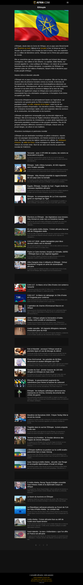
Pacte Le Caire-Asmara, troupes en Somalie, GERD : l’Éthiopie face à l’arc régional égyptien (47, 253)
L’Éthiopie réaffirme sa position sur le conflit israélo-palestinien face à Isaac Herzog (47, 451)
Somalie (43, 48)
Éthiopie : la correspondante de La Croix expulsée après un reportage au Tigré (46, 197)
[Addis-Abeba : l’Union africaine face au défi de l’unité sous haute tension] (20, 522)
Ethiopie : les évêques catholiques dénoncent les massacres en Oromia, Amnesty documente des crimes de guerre (46, 393)
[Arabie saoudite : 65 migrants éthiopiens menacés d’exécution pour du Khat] (20, 331)
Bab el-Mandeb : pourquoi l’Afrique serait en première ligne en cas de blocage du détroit (44, 350)
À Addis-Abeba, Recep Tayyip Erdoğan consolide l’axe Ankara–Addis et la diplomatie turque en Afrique (46, 484)
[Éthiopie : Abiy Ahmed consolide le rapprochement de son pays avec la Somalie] (20, 178)
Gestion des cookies (47, 581)
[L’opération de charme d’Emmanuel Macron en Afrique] (20, 309)
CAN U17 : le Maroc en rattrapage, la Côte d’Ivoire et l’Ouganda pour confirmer (47, 296)
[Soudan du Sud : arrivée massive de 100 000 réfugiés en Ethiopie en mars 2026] (20, 373)
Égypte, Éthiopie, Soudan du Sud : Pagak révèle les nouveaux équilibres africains (47, 187)
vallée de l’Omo (29, 142)
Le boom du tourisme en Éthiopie (40, 497)
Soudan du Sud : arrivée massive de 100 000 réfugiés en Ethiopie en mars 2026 (44, 371)
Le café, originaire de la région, (39, 104)
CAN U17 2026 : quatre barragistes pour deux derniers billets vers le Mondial (45, 242)
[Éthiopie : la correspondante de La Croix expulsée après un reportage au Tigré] (20, 199)
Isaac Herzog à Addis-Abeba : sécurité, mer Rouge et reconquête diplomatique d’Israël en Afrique (47, 463)
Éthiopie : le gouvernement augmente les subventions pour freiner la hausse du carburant (45, 381)
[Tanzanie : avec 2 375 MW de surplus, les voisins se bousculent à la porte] (20, 156)
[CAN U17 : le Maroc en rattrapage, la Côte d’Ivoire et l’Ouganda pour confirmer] (20, 298)
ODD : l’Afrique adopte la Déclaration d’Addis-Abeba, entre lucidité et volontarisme (45, 319)
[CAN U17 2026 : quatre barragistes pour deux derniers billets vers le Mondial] (20, 244)
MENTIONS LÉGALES (47, 579)
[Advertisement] (41, 210)
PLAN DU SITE (46, 577)
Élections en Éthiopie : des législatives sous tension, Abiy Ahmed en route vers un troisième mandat (47, 218)
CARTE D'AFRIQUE (37, 577)
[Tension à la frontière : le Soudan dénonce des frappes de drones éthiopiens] (20, 440)
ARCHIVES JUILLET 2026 (36, 581)
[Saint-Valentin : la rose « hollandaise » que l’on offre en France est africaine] (20, 534)
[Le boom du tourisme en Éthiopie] (20, 500)
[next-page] (47, 545)
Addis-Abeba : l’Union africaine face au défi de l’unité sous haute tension (45, 520)
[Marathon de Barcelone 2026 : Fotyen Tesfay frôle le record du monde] (20, 418)
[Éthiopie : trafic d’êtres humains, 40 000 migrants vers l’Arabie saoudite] (20, 168)
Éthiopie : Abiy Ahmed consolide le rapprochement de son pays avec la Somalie (47, 177)
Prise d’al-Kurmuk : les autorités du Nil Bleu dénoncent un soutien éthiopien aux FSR (44, 360)
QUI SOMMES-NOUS (36, 579)
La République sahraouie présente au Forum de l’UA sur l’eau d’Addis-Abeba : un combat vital (47, 508)
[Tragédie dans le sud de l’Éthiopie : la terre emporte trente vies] (20, 430)
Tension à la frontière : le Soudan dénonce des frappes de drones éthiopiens (45, 439)
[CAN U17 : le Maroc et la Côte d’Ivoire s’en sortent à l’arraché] (20, 288)
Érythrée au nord (24, 48)
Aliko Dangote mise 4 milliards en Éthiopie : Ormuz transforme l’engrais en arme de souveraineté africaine (47, 264)
